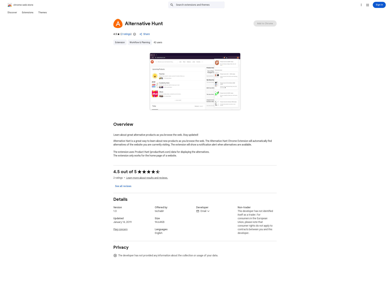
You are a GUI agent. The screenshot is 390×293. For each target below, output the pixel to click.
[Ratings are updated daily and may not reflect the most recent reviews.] (134, 34)
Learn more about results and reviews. (147, 177)
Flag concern (120, 229)
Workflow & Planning (140, 42)
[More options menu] (361, 5)
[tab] (12, 12)
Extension (120, 42)
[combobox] (200, 5)
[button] (368, 5)
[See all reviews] (123, 186)
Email (203, 211)
